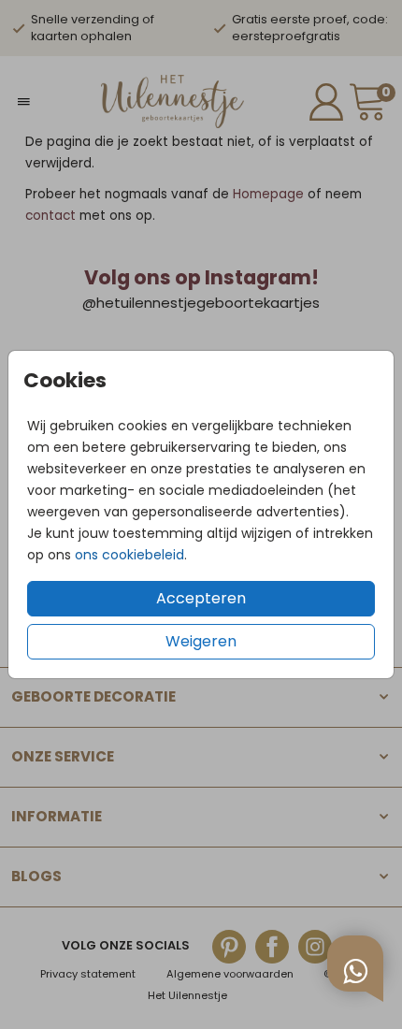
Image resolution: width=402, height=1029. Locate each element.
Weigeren (201, 641)
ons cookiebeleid (129, 554)
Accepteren (201, 598)
